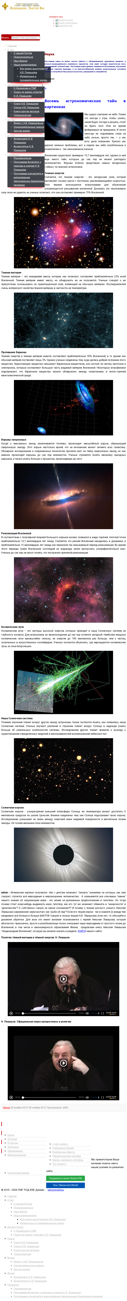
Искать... (6, 37)
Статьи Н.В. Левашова (26, 107)
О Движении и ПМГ (25, 88)
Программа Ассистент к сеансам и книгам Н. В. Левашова (27, 166)
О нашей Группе (23, 53)
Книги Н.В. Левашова (26, 103)
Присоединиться (23, 57)
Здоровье (13, 1147)
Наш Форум (20, 60)
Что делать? (59, 1164)
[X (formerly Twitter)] (46, 88)
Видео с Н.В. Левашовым (28, 123)
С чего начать (60, 1144)
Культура (12, 1143)
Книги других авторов (26, 111)
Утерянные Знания (63, 1148)
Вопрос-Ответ (16, 84)
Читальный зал (22, 115)
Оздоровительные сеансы (29, 127)
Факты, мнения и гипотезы (67, 1159)
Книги (11, 99)
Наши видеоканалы (25, 64)
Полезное (13, 154)
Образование (15, 1151)
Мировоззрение (16, 1155)
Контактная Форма (18, 1172)
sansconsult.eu (56, 1189)
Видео (11, 119)
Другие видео (22, 130)
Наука (6, 1107)
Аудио (11, 134)
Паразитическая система (66, 1156)
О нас (11, 49)
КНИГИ (82, 931)
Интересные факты (63, 1152)
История (12, 1139)
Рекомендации (22, 158)
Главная (12, 45)
